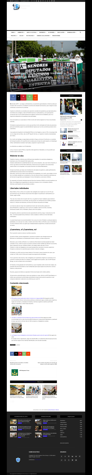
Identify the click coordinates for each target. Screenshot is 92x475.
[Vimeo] (52, 1)
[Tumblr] (47, 1)
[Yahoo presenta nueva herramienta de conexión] (63, 137)
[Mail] (41, 1)
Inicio (11, 38)
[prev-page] (11, 401)
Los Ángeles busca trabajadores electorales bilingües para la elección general (30, 335)
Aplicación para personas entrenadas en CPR (68, 117)
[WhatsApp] (24, 354)
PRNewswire (56, 35)
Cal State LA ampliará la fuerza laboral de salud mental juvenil (26, 317)
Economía (51, 32)
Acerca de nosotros (64, 443)
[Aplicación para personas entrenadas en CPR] (71, 107)
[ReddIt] (28, 354)
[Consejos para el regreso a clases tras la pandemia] (77, 168)
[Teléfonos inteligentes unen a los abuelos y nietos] (63, 143)
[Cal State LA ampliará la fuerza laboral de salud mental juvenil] (33, 390)
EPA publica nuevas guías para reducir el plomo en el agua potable (27, 298)
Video (13, 32)
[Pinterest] (43, 1)
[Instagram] (36, 1)
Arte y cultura (31, 32)
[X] (50, 1)
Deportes (42, 32)
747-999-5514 (38, 459)
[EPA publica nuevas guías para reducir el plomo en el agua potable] (17, 390)
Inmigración (71, 32)
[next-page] (13, 401)
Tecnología (30, 35)
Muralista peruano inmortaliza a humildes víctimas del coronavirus (19, 363)
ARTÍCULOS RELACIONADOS (30, 381)
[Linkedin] (39, 1)
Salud (21, 35)
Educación (60, 32)
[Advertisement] (46, 20)
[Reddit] (45, 1)
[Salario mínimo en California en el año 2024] (38, 422)
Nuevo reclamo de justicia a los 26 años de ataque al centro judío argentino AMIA (47, 363)
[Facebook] (32, 1)
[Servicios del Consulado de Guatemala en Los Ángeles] (38, 428)
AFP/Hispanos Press (15, 88)
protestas (18, 344)
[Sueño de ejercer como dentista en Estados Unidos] (38, 435)
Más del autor (40, 381)
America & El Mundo (43, 35)
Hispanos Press (63, 119)
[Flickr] (34, 1)
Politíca (13, 35)
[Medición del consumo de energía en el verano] (63, 130)
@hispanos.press (53, 410)
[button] (80, 32)
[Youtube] (54, 1)
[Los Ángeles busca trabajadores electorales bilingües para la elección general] (49, 390)
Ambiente (21, 32)
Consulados (45, 429)
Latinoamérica (16, 38)
